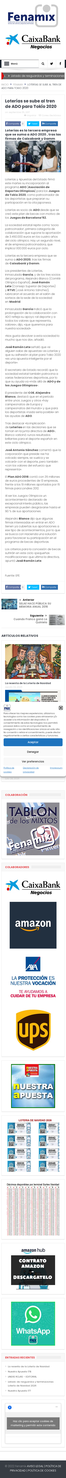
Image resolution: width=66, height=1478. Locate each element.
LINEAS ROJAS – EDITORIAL (22, 1376)
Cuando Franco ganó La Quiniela (30, 620)
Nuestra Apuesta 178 (19, 1371)
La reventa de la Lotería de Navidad (28, 683)
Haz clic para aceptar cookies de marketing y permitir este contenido (33, 1423)
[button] (60, 708)
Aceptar (33, 742)
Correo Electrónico (51, 115)
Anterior (28, 600)
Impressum (56, 767)
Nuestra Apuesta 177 (19, 1390)
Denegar (33, 752)
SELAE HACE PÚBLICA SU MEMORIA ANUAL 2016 (35, 605)
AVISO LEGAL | (36, 1466)
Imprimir (31, 115)
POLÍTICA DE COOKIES (42, 1471)
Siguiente (36, 615)
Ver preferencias (33, 761)
